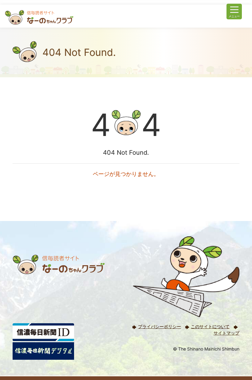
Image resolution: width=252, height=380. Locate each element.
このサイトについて (210, 326)
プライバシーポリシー (159, 326)
